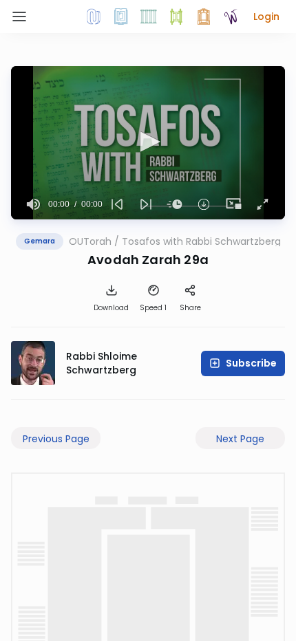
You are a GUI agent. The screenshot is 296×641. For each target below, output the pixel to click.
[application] (148, 142)
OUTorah (90, 241)
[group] (33, 204)
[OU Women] (231, 17)
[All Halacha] (149, 17)
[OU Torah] (94, 17)
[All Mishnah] (121, 17)
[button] (266, 16)
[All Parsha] (176, 17)
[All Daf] (204, 17)
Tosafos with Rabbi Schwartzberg (201, 241)
